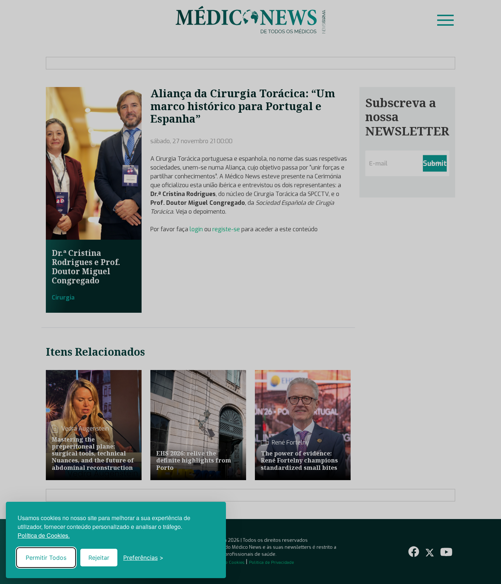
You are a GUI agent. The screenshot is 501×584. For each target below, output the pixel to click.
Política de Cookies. (44, 535)
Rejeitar (98, 557)
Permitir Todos (46, 557)
